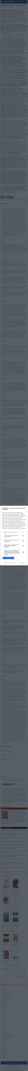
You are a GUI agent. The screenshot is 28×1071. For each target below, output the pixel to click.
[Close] (25, 508)
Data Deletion (6, 562)
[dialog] (14, 535)
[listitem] (14, 533)
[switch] (23, 535)
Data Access (14, 562)
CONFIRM (8, 557)
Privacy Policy (22, 562)
